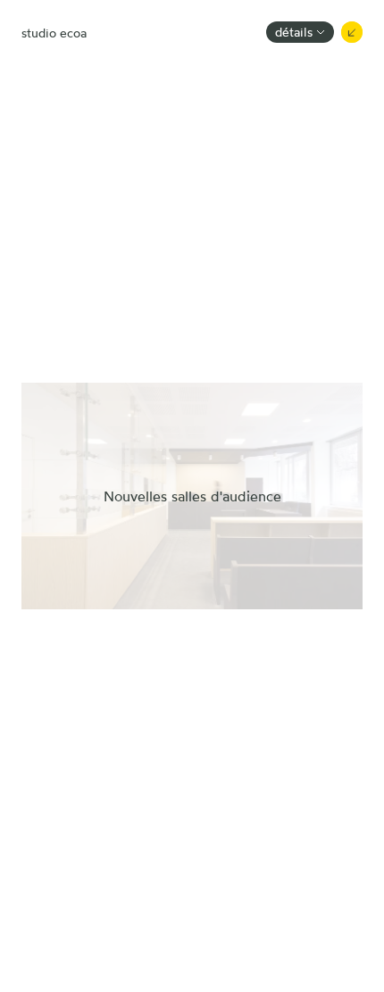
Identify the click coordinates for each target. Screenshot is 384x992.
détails (294, 31)
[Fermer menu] (352, 32)
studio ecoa (54, 32)
